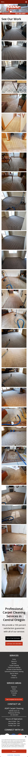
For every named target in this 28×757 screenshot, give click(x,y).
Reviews (14, 675)
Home (14, 659)
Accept (14, 751)
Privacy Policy (17, 755)
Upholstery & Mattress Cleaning (14, 671)
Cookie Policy (10, 755)
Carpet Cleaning (14, 665)
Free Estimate (23, 4)
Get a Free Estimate (13, 638)
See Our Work (14, 673)
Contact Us (14, 677)
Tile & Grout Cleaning (14, 667)
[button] (25, 737)
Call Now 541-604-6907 (14, 644)
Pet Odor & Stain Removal (14, 669)
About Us (14, 661)
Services (14, 663)
